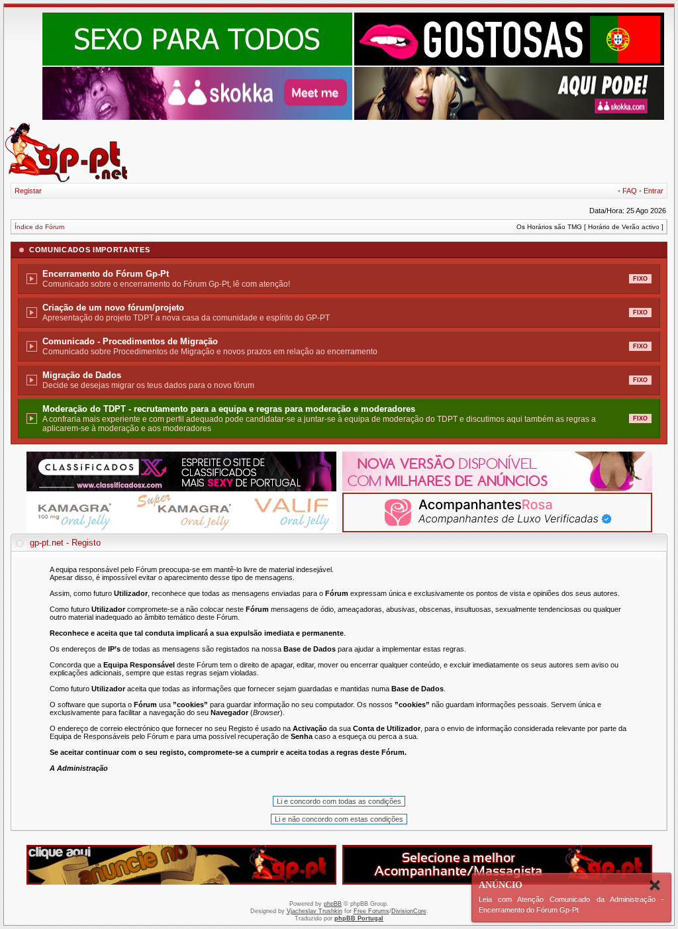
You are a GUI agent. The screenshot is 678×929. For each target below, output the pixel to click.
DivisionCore (408, 911)
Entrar (653, 191)
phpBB (333, 904)
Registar (28, 191)
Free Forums (371, 911)
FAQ (629, 191)
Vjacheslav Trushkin (314, 911)
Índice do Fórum (39, 226)
